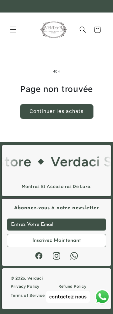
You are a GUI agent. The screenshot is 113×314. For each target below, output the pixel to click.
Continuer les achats (56, 111)
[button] (13, 30)
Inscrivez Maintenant (56, 240)
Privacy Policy (25, 286)
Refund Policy (72, 286)
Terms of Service (28, 295)
